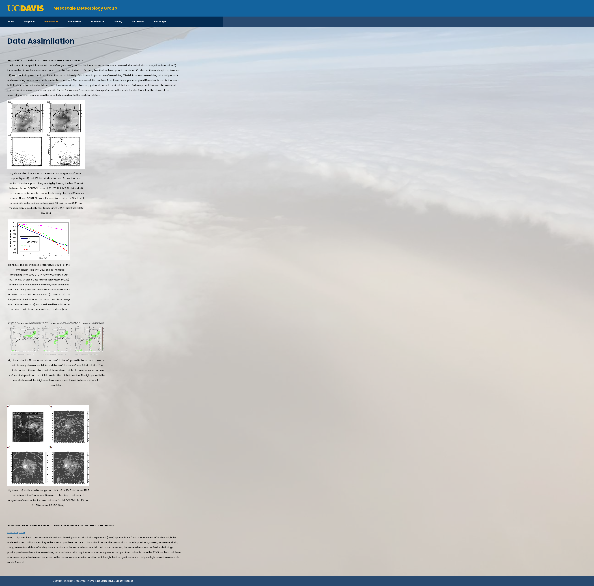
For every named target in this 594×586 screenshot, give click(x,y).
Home (10, 21)
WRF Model (138, 21)
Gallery (118, 21)
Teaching (96, 21)
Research (49, 21)
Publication (74, 21)
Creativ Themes (124, 580)
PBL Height (160, 21)
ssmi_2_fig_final (16, 532)
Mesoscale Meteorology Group (85, 8)
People (28, 21)
